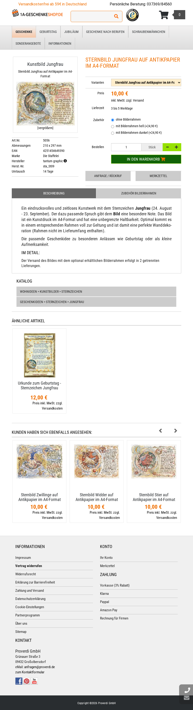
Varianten (97, 82)
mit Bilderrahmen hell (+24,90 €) (137, 126)
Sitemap (20, 632)
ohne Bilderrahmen (128, 119)
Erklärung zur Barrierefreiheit (35, 582)
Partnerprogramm (27, 615)
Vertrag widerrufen (28, 566)
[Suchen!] (116, 16)
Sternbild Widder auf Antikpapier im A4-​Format (97, 497)
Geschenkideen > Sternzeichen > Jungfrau (52, 302)
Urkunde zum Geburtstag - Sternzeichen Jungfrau (39, 385)
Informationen (59, 43)
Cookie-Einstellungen (29, 607)
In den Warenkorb (144, 159)
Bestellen (98, 147)
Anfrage (108, 176)
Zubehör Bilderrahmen (138, 193)
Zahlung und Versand (29, 590)
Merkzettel (158, 176)
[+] (176, 147)
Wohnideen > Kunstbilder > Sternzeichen (51, 291)
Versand (138, 100)
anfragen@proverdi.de (39, 667)
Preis (100, 93)
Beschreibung (53, 193)
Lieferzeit (98, 108)
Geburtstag (48, 32)
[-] (167, 147)
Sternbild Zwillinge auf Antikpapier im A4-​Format (39, 497)
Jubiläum (71, 32)
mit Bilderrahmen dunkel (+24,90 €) (139, 132)
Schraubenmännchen (148, 32)
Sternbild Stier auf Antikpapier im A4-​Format (154, 497)
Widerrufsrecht (25, 574)
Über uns (21, 623)
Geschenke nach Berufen (105, 32)
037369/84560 (159, 4)
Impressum (23, 558)
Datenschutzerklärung (30, 599)
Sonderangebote (28, 43)
